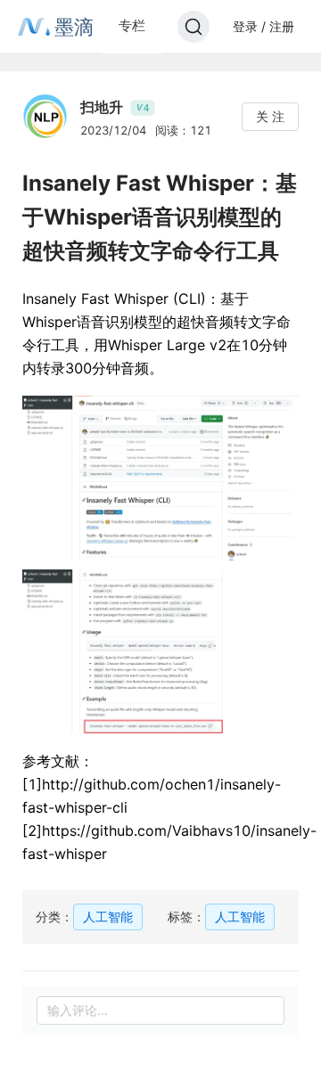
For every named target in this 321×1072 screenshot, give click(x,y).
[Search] (193, 27)
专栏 (132, 25)
